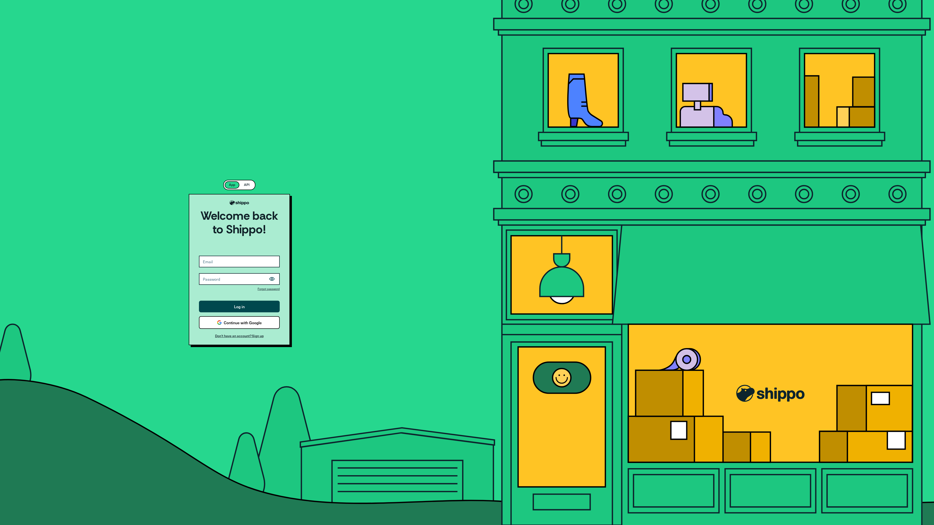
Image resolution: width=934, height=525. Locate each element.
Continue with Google (243, 322)
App (232, 184)
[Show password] (272, 279)
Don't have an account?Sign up (239, 335)
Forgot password (269, 289)
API (247, 184)
